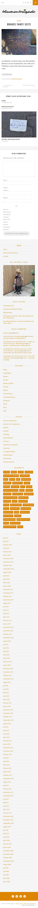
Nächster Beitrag (29, 85)
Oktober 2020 (7, 545)
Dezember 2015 (8, 668)
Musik (5, 404)
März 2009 (6, 882)
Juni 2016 (6, 648)
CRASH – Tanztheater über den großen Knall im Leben (17, 352)
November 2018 (8, 562)
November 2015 (8, 672)
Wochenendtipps (10, 526)
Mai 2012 (6, 785)
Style (4, 411)
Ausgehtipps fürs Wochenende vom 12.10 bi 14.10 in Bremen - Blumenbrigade (19, 357)
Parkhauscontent (8, 106)
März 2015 (6, 699)
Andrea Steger (7, 333)
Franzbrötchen (8, 394)
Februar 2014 (7, 741)
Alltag (5, 370)
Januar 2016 (7, 665)
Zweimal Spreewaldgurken (11, 139)
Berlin (12, 479)
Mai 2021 (6, 541)
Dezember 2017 (8, 589)
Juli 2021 (5, 538)
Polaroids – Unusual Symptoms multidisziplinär (18, 337)
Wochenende (15, 523)
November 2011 (8, 792)
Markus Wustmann (10, 497)
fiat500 (5, 390)
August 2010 (7, 827)
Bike (18, 479)
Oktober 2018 (7, 565)
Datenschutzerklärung (10, 253)
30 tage (6, 472)
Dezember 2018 (8, 558)
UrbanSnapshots (8, 462)
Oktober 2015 (7, 675)
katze (22, 490)
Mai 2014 (6, 730)
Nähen (6, 505)
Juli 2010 (5, 830)
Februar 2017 (7, 620)
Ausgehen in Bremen (11, 475)
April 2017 (6, 613)
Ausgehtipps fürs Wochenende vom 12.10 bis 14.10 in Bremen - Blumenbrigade (17, 350)
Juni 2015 (6, 689)
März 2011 (6, 809)
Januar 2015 (7, 706)
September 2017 (8, 600)
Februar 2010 (7, 844)
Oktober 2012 (7, 775)
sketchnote (15, 508)
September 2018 (8, 569)
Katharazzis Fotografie (10, 445)
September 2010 (8, 823)
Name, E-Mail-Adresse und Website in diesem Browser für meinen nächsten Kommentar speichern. (7, 220)
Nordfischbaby (8, 455)
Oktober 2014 (7, 717)
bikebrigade (26, 479)
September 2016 (8, 638)
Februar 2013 (7, 768)
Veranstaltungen (23, 519)
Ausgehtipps (7, 373)
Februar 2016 (7, 662)
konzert (29, 490)
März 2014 (6, 737)
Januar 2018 (7, 586)
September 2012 (8, 778)
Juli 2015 (5, 686)
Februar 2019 (7, 552)
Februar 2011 (7, 813)
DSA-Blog (6, 434)
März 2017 (6, 617)
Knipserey (6, 448)
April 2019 (6, 548)
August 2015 (7, 682)
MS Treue (7, 501)
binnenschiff (17, 483)
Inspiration (6, 400)
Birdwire (5, 427)
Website (5, 198)
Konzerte (7, 494)
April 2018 (6, 579)
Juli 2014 (5, 727)
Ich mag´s (6, 441)
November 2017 (8, 593)
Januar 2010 (7, 847)
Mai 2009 (6, 875)
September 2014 (8, 720)
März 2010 (6, 840)
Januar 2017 (7, 624)
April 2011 (6, 806)
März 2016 (6, 658)
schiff (6, 508)
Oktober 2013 (7, 754)
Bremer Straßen (8, 383)
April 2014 (6, 734)
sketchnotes (25, 508)
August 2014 (7, 723)
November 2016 (8, 631)
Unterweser (7, 74)
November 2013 (8, 751)
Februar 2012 (7, 789)
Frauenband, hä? (8, 306)
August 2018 (7, 572)
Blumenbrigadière (17, 79)
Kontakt (5, 256)
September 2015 (8, 679)
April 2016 (6, 655)
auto (5, 479)
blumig (27, 483)
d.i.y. (22, 486)
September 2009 (8, 861)
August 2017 (7, 603)
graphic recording (11, 490)
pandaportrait (16, 505)
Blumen (5, 376)
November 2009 (8, 854)
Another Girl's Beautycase (11, 424)
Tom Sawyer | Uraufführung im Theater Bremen (17, 344)
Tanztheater (8, 516)
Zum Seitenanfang (28, 905)
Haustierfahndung (9, 397)
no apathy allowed (9, 451)
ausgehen (28, 472)
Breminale (15, 486)
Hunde (4, 101)
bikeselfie (7, 483)
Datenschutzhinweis (29, 903)
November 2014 (8, 713)
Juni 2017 (6, 607)
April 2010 (6, 837)
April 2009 (6, 878)
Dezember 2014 (8, 710)
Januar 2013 (7, 772)
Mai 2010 (6, 833)
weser (6, 523)
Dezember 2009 (8, 851)
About (5, 249)
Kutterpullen (17, 494)
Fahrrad (5, 387)
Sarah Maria (7, 458)
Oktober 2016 (7, 634)
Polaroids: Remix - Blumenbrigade (14, 336)
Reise (19, 20)
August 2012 (7, 782)
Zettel (20, 526)
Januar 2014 (7, 744)
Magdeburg (29, 494)
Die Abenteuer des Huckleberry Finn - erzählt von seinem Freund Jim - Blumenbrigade (19, 342)
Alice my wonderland (9, 421)
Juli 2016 (5, 644)
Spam (16, 512)
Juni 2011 (6, 799)
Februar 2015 (7, 703)
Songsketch (8, 512)
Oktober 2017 (7, 596)
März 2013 (6, 765)
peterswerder (28, 505)
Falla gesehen (7, 312)
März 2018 (6, 583)
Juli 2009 (5, 868)
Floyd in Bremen (8, 438)
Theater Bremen (9, 519)
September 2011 (8, 796)
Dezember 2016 (8, 627)
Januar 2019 (7, 555)
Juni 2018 (6, 576)
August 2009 (7, 864)
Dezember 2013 (8, 748)
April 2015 (6, 696)
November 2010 (8, 820)
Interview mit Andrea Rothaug (12, 309)
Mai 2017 (6, 610)
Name (5, 180)
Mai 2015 (6, 693)
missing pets (23, 497)
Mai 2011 (6, 803)
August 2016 (7, 641)
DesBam (6, 431)
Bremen (5, 380)
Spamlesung (25, 512)
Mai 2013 (6, 758)
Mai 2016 (6, 651)
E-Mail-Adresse (6, 189)
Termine (17, 516)
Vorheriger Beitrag (7, 86)
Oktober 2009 (7, 858)
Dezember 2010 (8, 816)
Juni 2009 (6, 871)
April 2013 (6, 761)
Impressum (19, 903)
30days (14, 472)
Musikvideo (23, 501)
